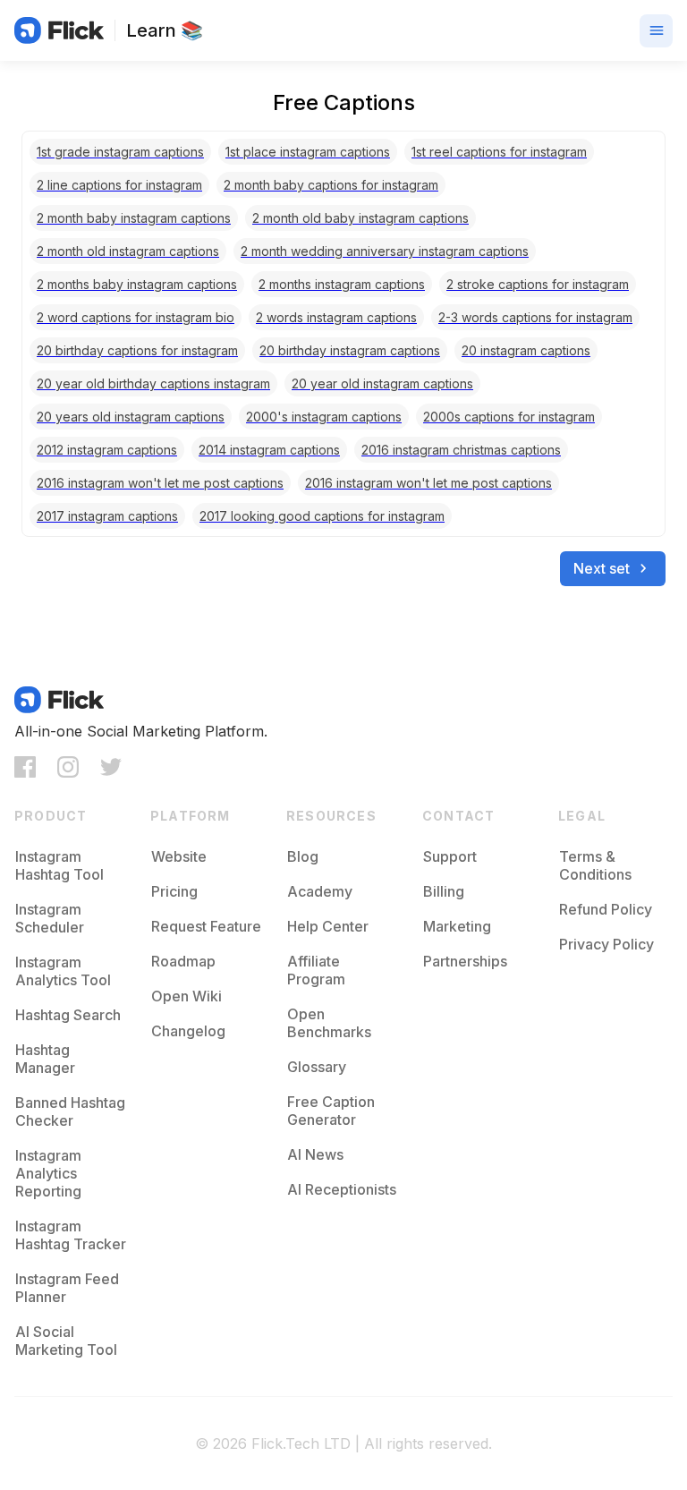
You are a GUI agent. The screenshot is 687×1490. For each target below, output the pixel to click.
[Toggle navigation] (656, 30)
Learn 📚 (164, 30)
